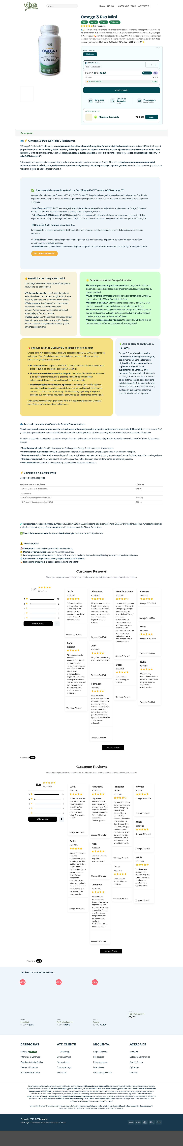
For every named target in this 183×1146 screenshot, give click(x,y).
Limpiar (158, 48)
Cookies (63, 1122)
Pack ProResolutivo (137, 1014)
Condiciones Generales (40, 1122)
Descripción (27, 133)
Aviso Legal (25, 1122)
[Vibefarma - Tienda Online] (31, 6)
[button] (154, 6)
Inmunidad (25, 1022)
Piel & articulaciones (65, 1022)
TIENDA (110, 6)
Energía (96, 1022)
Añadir (151, 117)
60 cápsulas (90, 54)
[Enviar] (75, 6)
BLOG (133, 6)
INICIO (102, 6)
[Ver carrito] (161, 6)
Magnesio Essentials (109, 117)
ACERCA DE (123, 6)
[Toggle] (17, 133)
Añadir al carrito (121, 90)
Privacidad (54, 1122)
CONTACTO (143, 6)
